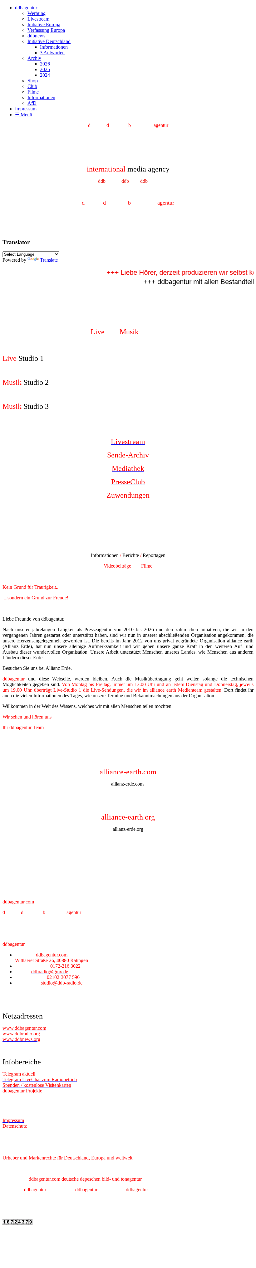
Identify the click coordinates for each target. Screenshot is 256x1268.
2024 (45, 75)
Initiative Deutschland (49, 41)
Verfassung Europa (46, 30)
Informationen (54, 47)
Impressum (26, 108)
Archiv (34, 58)
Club (32, 86)
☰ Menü (23, 114)
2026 (45, 63)
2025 (45, 69)
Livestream (38, 19)
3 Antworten (52, 52)
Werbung (36, 13)
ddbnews (36, 35)
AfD (32, 103)
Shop (32, 80)
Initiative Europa (43, 24)
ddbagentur (26, 7)
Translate (49, 260)
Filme (33, 91)
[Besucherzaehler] (17, 1223)
